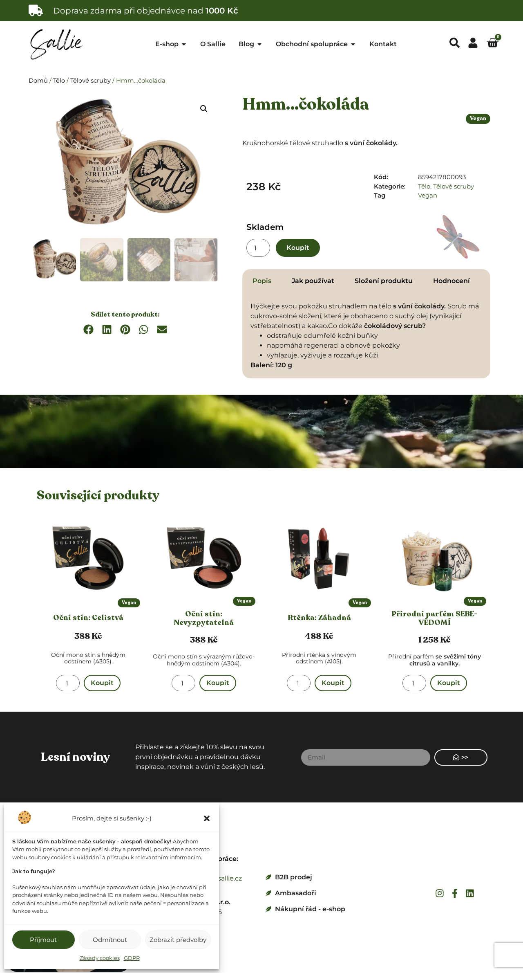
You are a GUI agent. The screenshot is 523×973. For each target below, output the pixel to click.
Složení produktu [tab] (384, 281)
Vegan (478, 118)
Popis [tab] (262, 281)
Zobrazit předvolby (178, 940)
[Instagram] (439, 893)
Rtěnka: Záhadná (319, 617)
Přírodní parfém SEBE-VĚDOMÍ (434, 618)
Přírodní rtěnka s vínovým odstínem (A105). (319, 658)
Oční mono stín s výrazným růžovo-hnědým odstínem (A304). (204, 660)
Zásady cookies (100, 958)
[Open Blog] (259, 44)
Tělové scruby (90, 80)
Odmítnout (110, 940)
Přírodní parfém (434, 660)
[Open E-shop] (184, 44)
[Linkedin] (469, 893)
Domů (38, 80)
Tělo (59, 80)
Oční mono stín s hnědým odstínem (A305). (88, 658)
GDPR (132, 958)
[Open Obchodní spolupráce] (353, 44)
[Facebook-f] (454, 893)
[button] (207, 818)
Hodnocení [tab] (451, 281)
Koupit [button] (102, 683)
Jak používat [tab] (313, 281)
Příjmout (43, 940)
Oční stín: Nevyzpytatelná (204, 618)
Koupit (297, 248)
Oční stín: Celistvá (88, 617)
